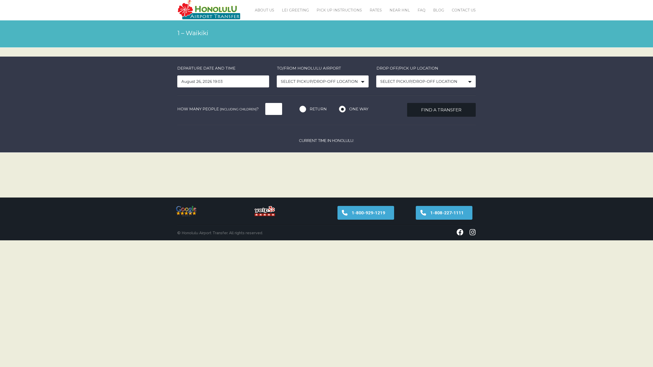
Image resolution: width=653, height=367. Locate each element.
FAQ (421, 10)
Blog (438, 10)
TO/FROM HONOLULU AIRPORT (309, 68)
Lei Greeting (295, 10)
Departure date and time (206, 68)
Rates (376, 10)
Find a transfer (441, 109)
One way (358, 109)
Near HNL (400, 10)
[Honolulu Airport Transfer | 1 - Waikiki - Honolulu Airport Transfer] (209, 10)
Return (318, 109)
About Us (264, 10)
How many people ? (218, 109)
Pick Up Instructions (339, 10)
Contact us (464, 10)
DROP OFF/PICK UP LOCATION (407, 68)
